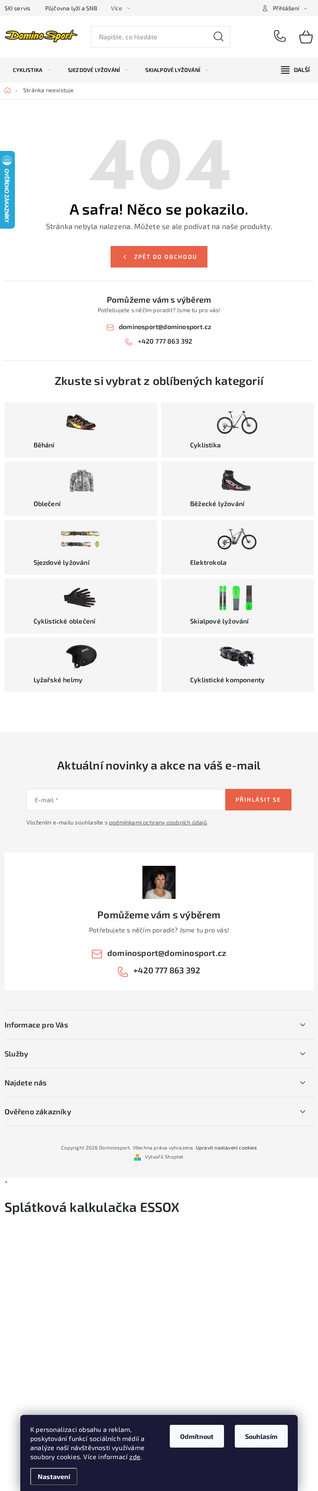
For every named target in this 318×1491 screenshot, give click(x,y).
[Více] (295, 69)
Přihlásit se (258, 799)
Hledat (218, 37)
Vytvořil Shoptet (164, 1156)
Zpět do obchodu (165, 256)
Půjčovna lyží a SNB (71, 8)
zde (134, 1456)
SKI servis (18, 8)
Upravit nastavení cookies (226, 1147)
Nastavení (54, 1476)
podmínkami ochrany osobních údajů (158, 822)
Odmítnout (197, 1436)
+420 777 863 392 (280, 37)
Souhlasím (261, 1436)
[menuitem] (32, 69)
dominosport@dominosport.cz (165, 326)
